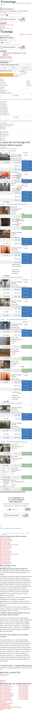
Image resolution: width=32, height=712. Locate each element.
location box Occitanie (19, 533)
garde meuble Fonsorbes (5, 557)
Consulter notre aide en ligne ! (7, 24)
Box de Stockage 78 (23, 695)
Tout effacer (16, 76)
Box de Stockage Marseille (6, 686)
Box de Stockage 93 (23, 697)
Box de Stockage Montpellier (7, 695)
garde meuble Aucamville (6, 547)
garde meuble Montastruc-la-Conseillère (9, 544)
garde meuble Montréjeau (6, 551)
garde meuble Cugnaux (5, 543)
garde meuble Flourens (5, 555)
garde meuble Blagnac (5, 542)
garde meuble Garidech (5, 552)
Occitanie (3, 150)
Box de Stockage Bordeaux (6, 696)
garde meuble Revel (4, 550)
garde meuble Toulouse (5, 538)
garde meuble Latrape (5, 558)
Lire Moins (8, 567)
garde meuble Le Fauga (5, 559)
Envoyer (27, 509)
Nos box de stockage (7, 533)
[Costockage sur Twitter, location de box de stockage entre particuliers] (4, 678)
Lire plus (3, 567)
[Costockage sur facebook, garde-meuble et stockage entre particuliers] (1, 678)
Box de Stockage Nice (5, 691)
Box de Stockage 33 (23, 688)
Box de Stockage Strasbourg (6, 693)
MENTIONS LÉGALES (5, 705)
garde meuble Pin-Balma (5, 546)
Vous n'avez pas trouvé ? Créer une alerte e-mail (13, 491)
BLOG (1, 710)
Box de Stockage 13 (23, 686)
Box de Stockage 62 (23, 689)
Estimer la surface (8, 74)
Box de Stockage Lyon (5, 688)
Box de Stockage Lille (5, 697)
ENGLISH (2, 682)
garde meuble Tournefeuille (6, 540)
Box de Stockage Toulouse (6, 689)
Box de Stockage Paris (5, 685)
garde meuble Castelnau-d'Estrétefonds (9, 554)
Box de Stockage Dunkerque (6, 700)
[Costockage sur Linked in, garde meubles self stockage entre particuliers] (7, 678)
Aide (1, 7)
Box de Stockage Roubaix (6, 699)
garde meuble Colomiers (5, 539)
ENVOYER (3, 23)
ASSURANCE (3, 701)
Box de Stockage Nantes (5, 692)
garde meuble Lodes (4, 561)
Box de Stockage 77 (23, 693)
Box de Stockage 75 (23, 692)
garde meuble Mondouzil (6, 562)
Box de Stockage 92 (23, 696)
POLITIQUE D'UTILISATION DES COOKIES (10, 707)
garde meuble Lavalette (5, 548)
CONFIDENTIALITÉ (5, 704)
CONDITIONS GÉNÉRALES (6, 703)
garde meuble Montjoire (5, 563)
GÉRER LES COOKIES (5, 708)
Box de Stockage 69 (23, 691)
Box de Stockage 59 (23, 685)
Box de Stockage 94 (23, 699)
